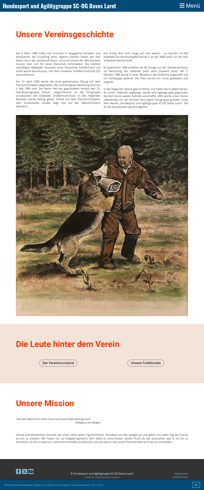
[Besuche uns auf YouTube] (30, 472)
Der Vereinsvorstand (58, 363)
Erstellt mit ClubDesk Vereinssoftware (102, 477)
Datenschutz (180, 477)
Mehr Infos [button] (97, 484)
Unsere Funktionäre (146, 363)
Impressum (181, 473)
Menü (192, 6)
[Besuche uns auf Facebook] (18, 472)
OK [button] (196, 484)
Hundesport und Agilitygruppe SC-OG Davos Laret (59, 6)
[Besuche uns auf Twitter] (24, 472)
